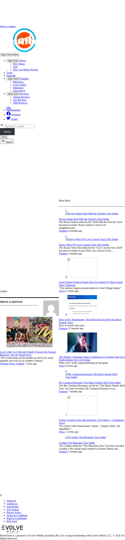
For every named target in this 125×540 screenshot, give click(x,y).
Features (24, 78)
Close (4, 137)
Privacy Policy (14, 512)
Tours (9, 72)
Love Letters (19, 84)
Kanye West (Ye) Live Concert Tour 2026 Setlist (84, 244)
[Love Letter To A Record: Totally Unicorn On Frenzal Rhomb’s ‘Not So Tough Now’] (29, 346)
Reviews (24, 93)
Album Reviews (21, 97)
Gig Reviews (20, 100)
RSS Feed (12, 521)
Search (7, 131)
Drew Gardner (16, 363)
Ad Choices (13, 509)
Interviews (18, 81)
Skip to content (7, 26)
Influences (18, 87)
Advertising (13, 506)
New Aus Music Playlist (25, 69)
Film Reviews (20, 102)
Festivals (11, 75)
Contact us (12, 503)
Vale (15, 66)
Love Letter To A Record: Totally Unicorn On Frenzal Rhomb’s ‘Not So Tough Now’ (28, 353)
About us (11, 500)
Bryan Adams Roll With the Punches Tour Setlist (84, 219)
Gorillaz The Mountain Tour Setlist (77, 442)
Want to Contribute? (17, 518)
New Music (19, 63)
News (23, 60)
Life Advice (19, 90)
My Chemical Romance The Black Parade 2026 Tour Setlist (90, 382)
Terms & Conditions (17, 515)
